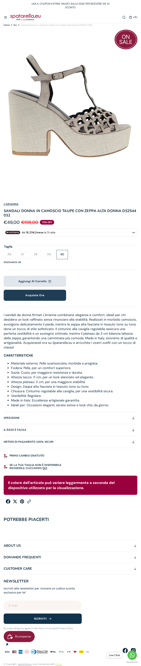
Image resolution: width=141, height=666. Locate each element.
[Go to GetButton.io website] (132, 662)
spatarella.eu (25, 664)
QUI (44, 468)
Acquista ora (34, 295)
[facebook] (8, 502)
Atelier (58, 664)
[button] (5, 17)
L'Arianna (11, 204)
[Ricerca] (124, 17)
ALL (15, 25)
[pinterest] (22, 502)
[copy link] (29, 502)
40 (64, 255)
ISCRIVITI (40, 619)
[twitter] (15, 502)
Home (7, 25)
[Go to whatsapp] (132, 655)
